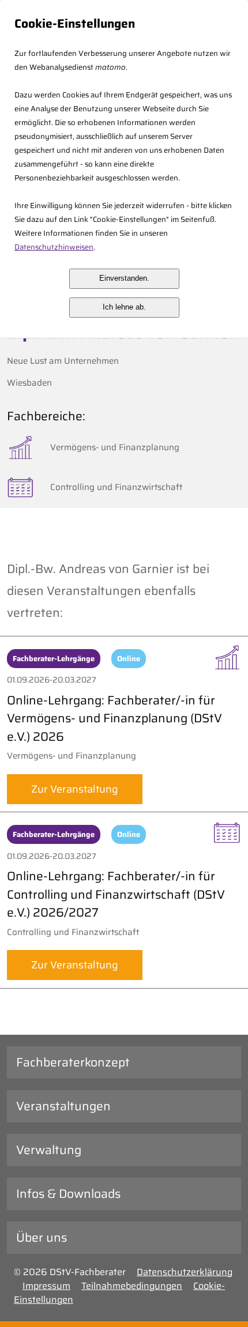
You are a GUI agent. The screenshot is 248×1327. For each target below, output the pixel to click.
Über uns (41, 1237)
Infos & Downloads (68, 1193)
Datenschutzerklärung (184, 1272)
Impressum (46, 1286)
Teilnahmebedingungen (131, 1286)
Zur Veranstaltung (74, 789)
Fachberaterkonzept (73, 1062)
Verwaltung (48, 1149)
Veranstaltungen (63, 1105)
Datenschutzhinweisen (53, 247)
